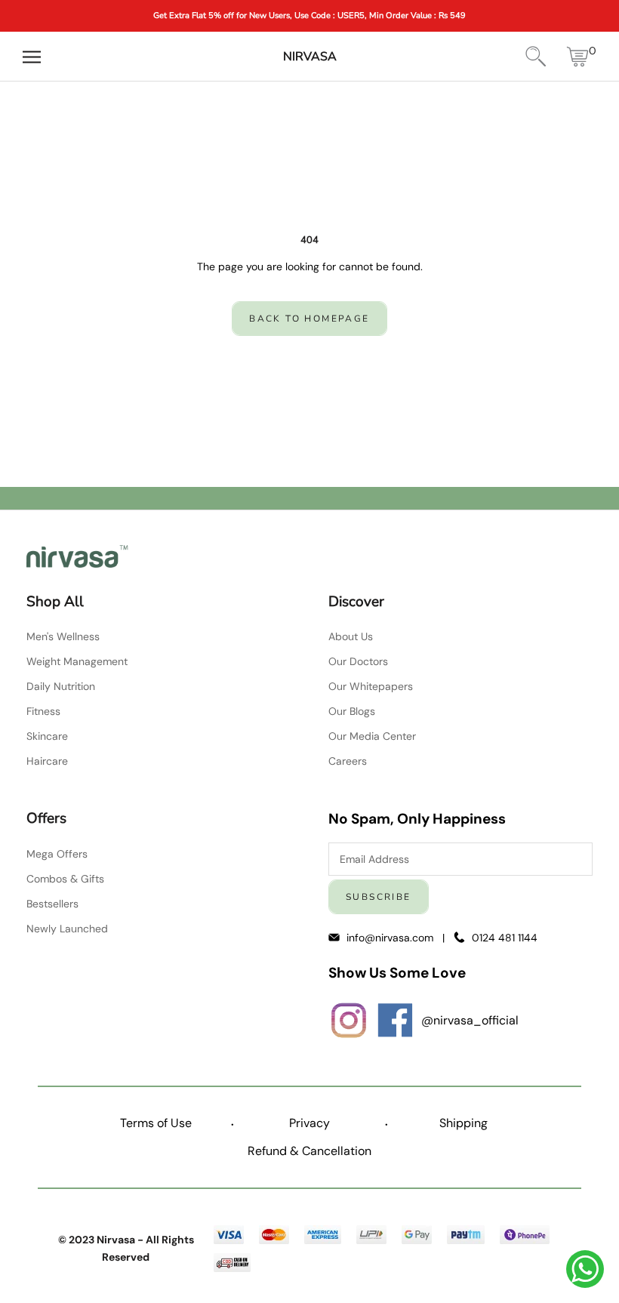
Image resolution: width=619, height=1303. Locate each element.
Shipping (463, 1123)
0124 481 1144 (504, 937)
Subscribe (378, 897)
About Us (350, 636)
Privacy (309, 1123)
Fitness (43, 711)
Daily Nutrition (60, 686)
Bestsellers (52, 903)
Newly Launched (67, 928)
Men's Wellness (63, 636)
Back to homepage (309, 319)
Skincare (47, 736)
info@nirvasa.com (391, 937)
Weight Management (77, 661)
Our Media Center (372, 736)
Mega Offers (57, 854)
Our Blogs (351, 711)
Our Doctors (358, 661)
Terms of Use (156, 1123)
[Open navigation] (32, 57)
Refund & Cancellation (309, 1151)
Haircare (47, 761)
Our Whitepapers (370, 686)
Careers (347, 761)
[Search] (536, 56)
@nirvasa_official (470, 1020)
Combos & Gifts (65, 879)
